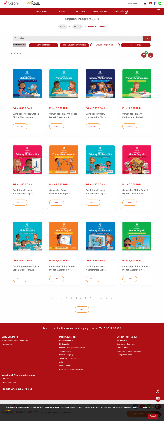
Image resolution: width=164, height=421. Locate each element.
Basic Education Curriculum (74, 45)
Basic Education (67, 337)
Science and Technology (69, 358)
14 (100, 298)
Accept (153, 416)
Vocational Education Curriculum (18, 376)
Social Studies (65, 366)
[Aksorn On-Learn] (158, 399)
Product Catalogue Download (17, 389)
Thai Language (65, 351)
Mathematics (64, 344)
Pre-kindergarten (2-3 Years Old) (15, 341)
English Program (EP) (105, 45)
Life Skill (5, 379)
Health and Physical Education (71, 369)
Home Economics (66, 341)
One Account (133, 3)
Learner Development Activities (72, 348)
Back (82, 309)
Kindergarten (7, 344)
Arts (61, 362)
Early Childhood (10, 337)
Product (77, 27)
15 (106, 298)
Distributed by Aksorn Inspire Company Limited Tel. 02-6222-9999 (82, 329)
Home (62, 27)
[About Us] (158, 391)
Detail (20, 126)
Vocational (136, 45)
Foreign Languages (67, 355)
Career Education (9, 382)
